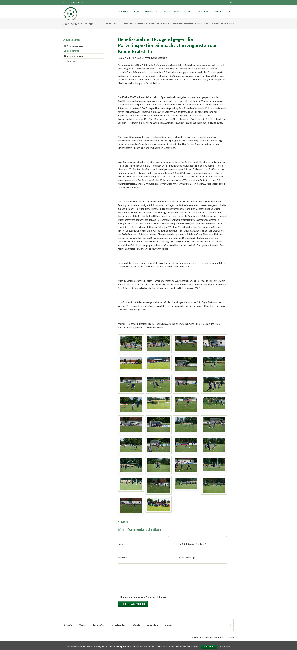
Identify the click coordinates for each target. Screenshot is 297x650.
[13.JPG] (131, 424)
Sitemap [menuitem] (195, 637)
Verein (136, 11)
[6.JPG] (158, 384)
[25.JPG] (131, 484)
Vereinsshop (202, 11)
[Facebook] (231, 2)
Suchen (230, 12)
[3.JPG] (186, 364)
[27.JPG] (186, 483)
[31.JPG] (186, 343)
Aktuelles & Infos (171, 11)
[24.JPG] (214, 464)
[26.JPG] (214, 343)
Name (122, 544)
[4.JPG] (214, 364)
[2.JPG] (158, 363)
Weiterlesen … (225, 646)
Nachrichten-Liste (75, 46)
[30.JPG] (131, 505)
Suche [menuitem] (231, 637)
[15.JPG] (186, 424)
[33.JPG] (158, 343)
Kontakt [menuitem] (168, 625)
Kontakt (217, 11)
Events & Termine (75, 56)
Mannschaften (151, 11)
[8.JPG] (214, 384)
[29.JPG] (214, 485)
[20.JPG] (214, 445)
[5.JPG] (131, 384)
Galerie (187, 11)
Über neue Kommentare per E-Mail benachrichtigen (143, 597)
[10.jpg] (158, 403)
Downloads (72, 61)
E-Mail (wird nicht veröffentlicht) (191, 544)
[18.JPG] (158, 445)
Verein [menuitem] (82, 625)
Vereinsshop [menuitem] (152, 625)
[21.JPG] (131, 465)
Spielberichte (141, 23)
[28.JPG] (158, 485)
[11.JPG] (186, 404)
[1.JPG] (131, 363)
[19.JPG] (186, 445)
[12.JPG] (214, 403)
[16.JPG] (214, 424)
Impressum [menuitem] (207, 637)
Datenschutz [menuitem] (220, 637)
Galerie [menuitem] (136, 625)
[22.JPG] (158, 465)
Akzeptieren (209, 647)
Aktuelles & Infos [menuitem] (119, 625)
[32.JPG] (131, 343)
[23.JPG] (186, 465)
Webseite (122, 557)
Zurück (124, 521)
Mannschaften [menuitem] (98, 625)
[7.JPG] (186, 384)
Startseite (123, 11)
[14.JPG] (158, 424)
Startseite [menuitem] (67, 625)
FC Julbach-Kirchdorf (109, 23)
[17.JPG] (131, 445)
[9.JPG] (131, 404)
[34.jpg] (158, 504)
